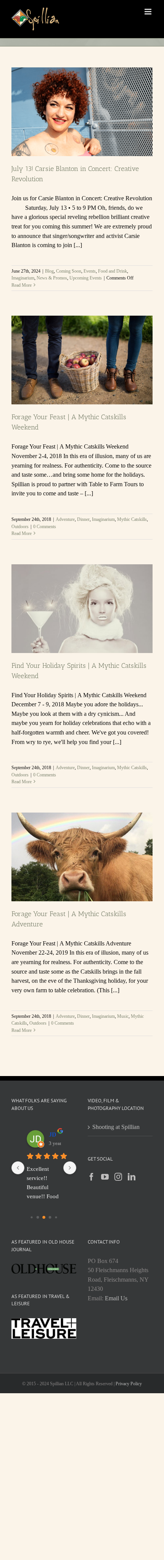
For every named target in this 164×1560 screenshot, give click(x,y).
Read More (21, 285)
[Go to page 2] (43, 1217)
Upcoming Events (85, 278)
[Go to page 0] (31, 1217)
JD (52, 1134)
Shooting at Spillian (116, 1127)
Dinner (83, 519)
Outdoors (20, 526)
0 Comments (44, 526)
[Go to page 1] (38, 1217)
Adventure (65, 519)
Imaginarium (22, 278)
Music (123, 1016)
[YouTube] (105, 1177)
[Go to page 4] (56, 1217)
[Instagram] (118, 1177)
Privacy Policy (129, 1383)
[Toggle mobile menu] (149, 12)
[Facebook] (91, 1177)
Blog (49, 271)
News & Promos (52, 278)
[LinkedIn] (131, 1177)
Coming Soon (68, 271)
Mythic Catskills (132, 519)
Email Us (116, 1298)
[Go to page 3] (50, 1217)
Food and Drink (112, 271)
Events (90, 271)
